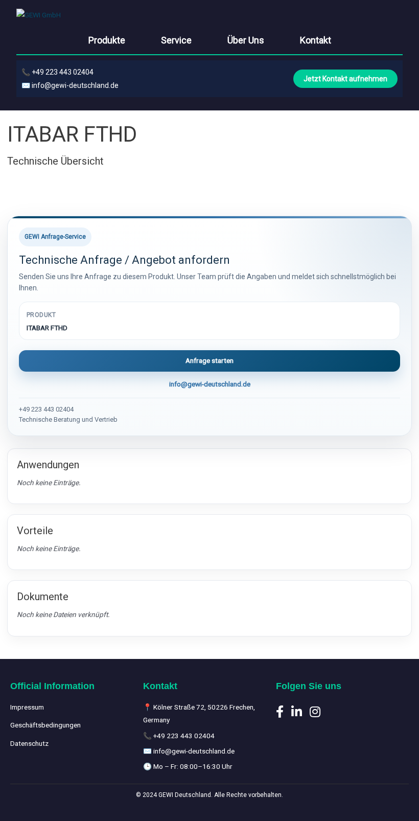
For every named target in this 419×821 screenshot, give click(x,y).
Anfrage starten (209, 360)
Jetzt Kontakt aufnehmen (345, 79)
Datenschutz (29, 743)
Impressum (27, 707)
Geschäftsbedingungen (45, 725)
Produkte (106, 40)
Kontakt (315, 40)
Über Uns (245, 40)
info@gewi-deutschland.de (75, 85)
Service (176, 40)
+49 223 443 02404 (63, 72)
